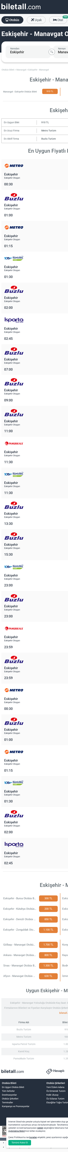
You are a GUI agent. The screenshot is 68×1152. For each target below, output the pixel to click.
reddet (40, 1128)
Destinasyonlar (9, 1095)
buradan (33, 1137)
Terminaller (7, 1102)
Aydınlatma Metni (16, 1131)
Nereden (14, 48)
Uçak (38, 20)
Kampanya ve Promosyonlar (15, 1106)
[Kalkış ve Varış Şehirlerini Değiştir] (52, 52)
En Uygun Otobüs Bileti (13, 1087)
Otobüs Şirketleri (10, 1098)
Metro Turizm (48, 130)
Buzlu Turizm (48, 138)
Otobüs (14, 20)
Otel (62, 19)
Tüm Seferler (8, 1091)
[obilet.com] (20, 9)
